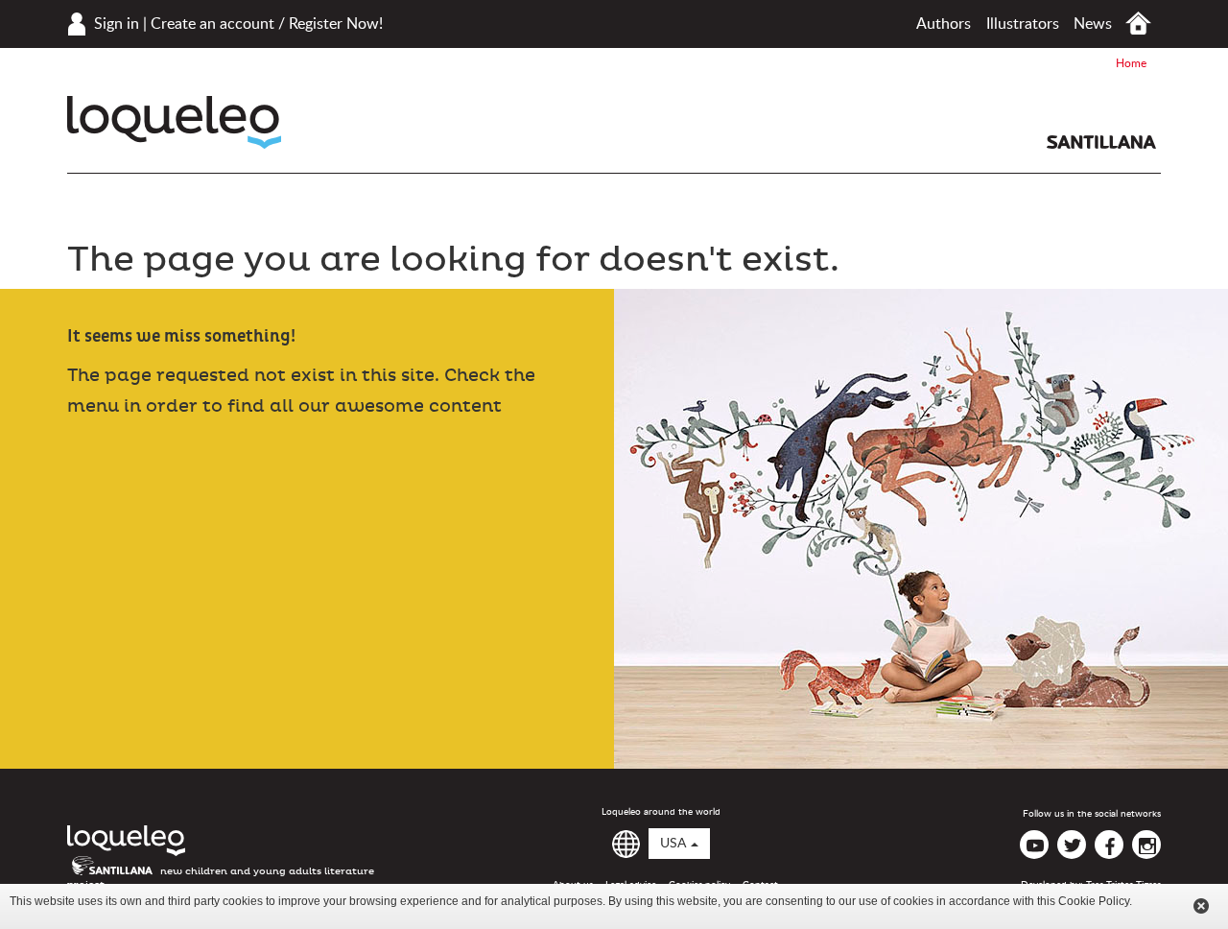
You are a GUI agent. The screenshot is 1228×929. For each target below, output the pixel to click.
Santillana (1101, 142)
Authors (943, 24)
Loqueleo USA (174, 122)
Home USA (1138, 24)
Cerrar (1201, 906)
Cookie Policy (1093, 901)
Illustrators (1022, 24)
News (1093, 24)
